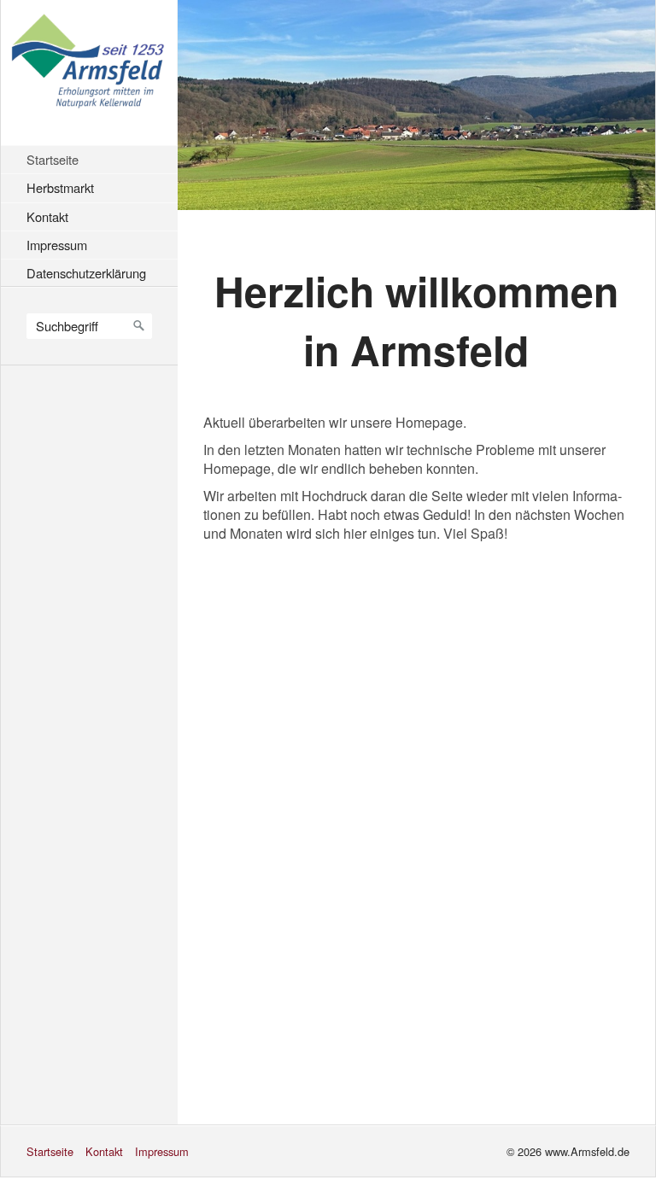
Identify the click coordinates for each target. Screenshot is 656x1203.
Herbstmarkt (60, 187)
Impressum (56, 245)
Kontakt (47, 216)
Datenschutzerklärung (86, 273)
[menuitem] (93, 159)
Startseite (52, 159)
